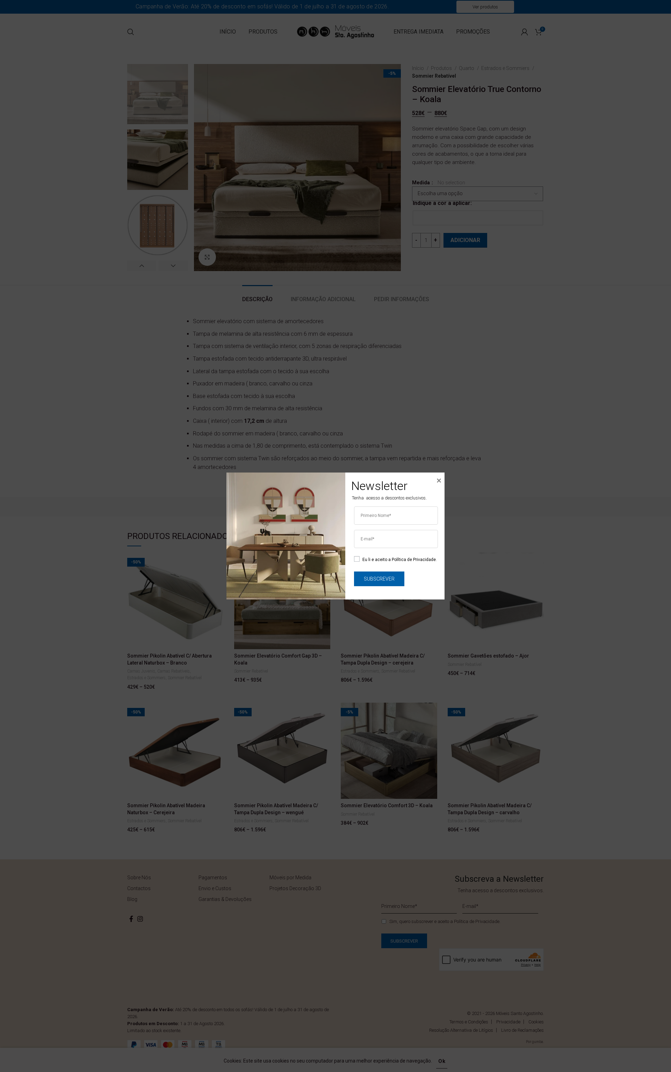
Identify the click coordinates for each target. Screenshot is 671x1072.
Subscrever (379, 578)
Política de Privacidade (414, 559)
